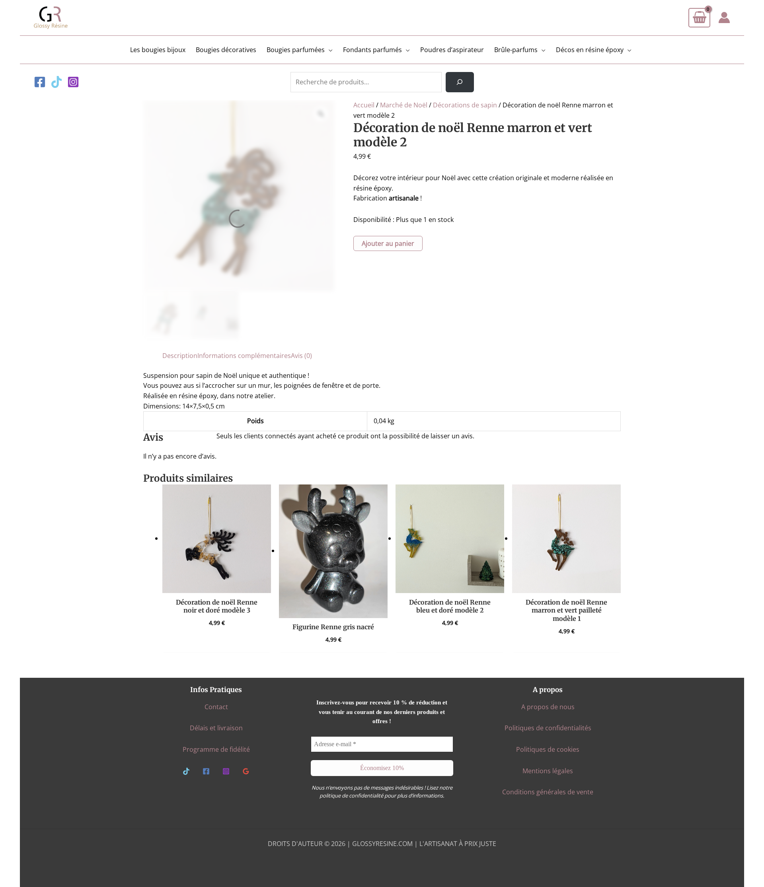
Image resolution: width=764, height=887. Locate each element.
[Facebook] (40, 82)
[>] (460, 82)
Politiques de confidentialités (548, 728)
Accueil (363, 105)
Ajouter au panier (388, 243)
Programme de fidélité (216, 749)
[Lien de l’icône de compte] (724, 17)
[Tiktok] (56, 82)
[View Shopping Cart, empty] (699, 17)
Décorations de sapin (465, 105)
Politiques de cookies (547, 749)
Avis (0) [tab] (301, 355)
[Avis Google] (245, 771)
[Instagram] (73, 82)
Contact (216, 706)
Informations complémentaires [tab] (244, 355)
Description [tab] (179, 355)
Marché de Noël (403, 105)
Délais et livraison (216, 728)
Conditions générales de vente (547, 792)
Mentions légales (547, 770)
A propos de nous (548, 706)
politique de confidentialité (351, 795)
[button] (329, 49)
